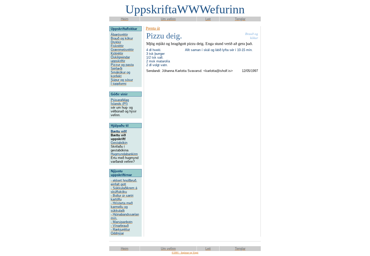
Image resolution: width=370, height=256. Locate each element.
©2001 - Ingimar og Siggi (185, 252)
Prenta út (153, 28)
